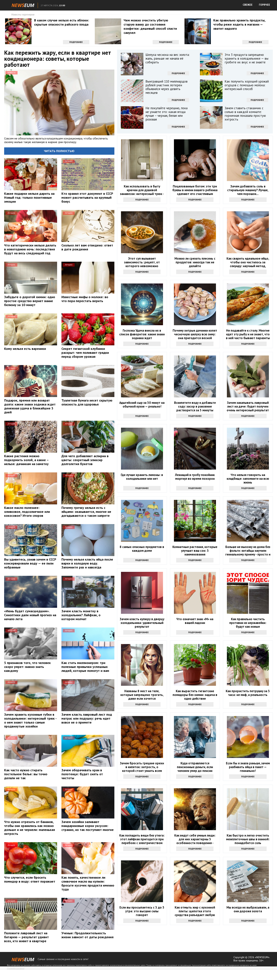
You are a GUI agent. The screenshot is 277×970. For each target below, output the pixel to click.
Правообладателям (15, 968)
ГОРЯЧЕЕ (264, 4)
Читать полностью (59, 151)
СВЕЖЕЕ (248, 4)
